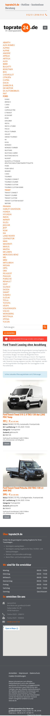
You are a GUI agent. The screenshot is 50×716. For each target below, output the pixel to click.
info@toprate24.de (13, 622)
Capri (7, 107)
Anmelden (13, 673)
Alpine (6, 51)
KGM (5, 230)
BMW (5, 64)
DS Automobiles (11, 91)
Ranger (7, 171)
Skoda (6, 290)
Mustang (8, 150)
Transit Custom (11, 198)
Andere (6, 53)
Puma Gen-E (9, 168)
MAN (5, 241)
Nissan (6, 265)
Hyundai (7, 214)
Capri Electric (10, 110)
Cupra (6, 80)
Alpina (6, 48)
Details (6, 443)
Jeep (5, 228)
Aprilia (6, 56)
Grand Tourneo (11, 137)
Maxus (6, 247)
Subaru (7, 295)
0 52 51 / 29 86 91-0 (35, 14)
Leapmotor (8, 239)
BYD (5, 72)
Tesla (5, 300)
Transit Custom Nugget (14, 201)
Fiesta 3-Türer (10, 126)
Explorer (8, 121)
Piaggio (7, 276)
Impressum (23, 673)
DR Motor (8, 88)
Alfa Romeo (9, 45)
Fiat (5, 94)
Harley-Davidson (11, 209)
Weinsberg (8, 314)
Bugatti (7, 67)
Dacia (5, 83)
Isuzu (5, 222)
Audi (5, 61)
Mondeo (8, 145)
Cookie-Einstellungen (17, 676)
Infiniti (6, 220)
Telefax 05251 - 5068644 (15, 618)
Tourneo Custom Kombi (14, 187)
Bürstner (8, 69)
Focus (7, 129)
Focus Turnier (10, 131)
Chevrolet (8, 75)
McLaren (7, 252)
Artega (6, 59)
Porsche (7, 279)
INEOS (5, 217)
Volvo (6, 311)
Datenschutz (35, 673)
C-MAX (7, 105)
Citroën (7, 77)
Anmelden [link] (10, 333)
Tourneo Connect (12, 179)
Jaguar (6, 225)
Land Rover (9, 236)
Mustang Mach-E (11, 156)
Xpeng (6, 319)
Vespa (6, 306)
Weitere (8, 203)
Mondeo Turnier (11, 148)
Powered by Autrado (34, 715)
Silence (6, 287)
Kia (4, 233)
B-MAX (7, 99)
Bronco (8, 102)
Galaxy (7, 134)
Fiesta (7, 123)
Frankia (7, 206)
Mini (5, 260)
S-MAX (7, 174)
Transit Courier (11, 195)
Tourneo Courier (11, 182)
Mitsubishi (8, 263)
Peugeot (7, 273)
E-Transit (8, 113)
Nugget (8, 158)
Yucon (6, 322)
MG (4, 257)
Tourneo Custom (11, 185)
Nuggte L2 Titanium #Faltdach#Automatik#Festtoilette (19, 162)
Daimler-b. (8, 85)
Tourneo (8, 177)
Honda (6, 212)
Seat (5, 284)
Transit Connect (11, 193)
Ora (5, 271)
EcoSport (8, 115)
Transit (8, 190)
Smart (6, 292)
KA (6, 140)
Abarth (6, 43)
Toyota (6, 303)
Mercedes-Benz (10, 255)
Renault (7, 281)
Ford (5, 96)
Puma (7, 166)
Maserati (7, 244)
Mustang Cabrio (11, 153)
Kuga (7, 142)
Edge (7, 118)
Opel (5, 268)
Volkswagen (9, 308)
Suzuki (6, 298)
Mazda (6, 249)
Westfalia (8, 316)
